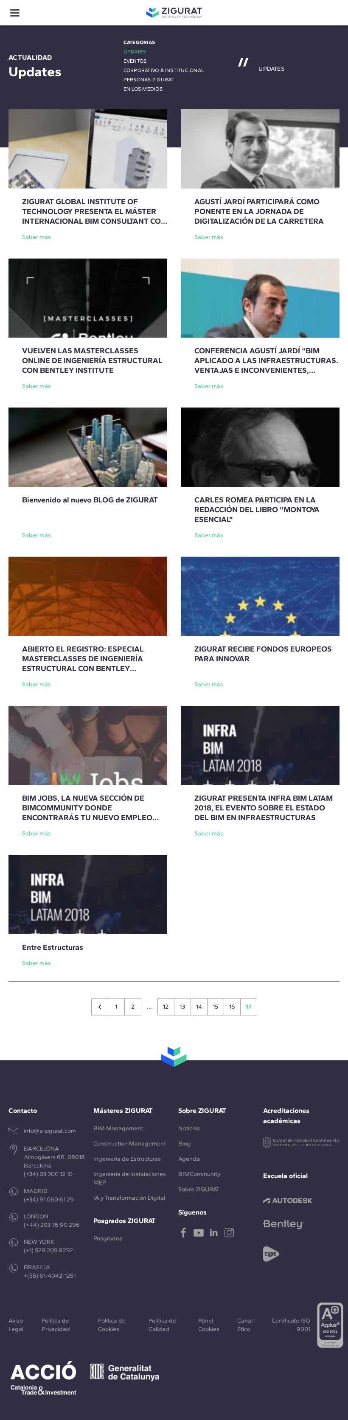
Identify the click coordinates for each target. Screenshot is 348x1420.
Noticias (189, 1128)
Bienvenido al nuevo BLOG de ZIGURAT (90, 500)
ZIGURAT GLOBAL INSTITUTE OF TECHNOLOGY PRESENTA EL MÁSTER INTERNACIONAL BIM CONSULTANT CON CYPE (94, 216)
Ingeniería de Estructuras (127, 1158)
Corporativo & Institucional (163, 70)
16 (232, 1006)
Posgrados (107, 1238)
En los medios (143, 89)
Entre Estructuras (52, 947)
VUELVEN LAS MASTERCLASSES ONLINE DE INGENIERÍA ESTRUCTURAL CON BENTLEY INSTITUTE (92, 360)
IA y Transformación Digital (129, 1197)
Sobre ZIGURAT (198, 1189)
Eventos (135, 61)
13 (182, 1006)
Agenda (189, 1158)
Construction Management (129, 1143)
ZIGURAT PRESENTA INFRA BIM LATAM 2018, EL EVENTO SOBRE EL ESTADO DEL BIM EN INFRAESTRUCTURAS (263, 807)
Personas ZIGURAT (148, 80)
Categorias (139, 42)
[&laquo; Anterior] (99, 1006)
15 (215, 1006)
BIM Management (118, 1128)
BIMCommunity (199, 1174)
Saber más (36, 237)
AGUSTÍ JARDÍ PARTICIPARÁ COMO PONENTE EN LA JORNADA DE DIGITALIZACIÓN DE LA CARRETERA (259, 211)
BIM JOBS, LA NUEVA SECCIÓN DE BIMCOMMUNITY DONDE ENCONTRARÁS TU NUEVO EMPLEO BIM (87, 812)
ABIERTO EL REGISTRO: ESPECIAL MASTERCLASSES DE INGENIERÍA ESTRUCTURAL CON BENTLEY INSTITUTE (83, 663)
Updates (134, 52)
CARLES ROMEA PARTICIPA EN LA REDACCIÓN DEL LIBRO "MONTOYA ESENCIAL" (257, 509)
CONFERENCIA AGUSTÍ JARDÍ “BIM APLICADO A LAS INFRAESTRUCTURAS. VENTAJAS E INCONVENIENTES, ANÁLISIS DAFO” (266, 365)
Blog (184, 1143)
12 (165, 1006)
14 (199, 1006)
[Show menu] (14, 13)
